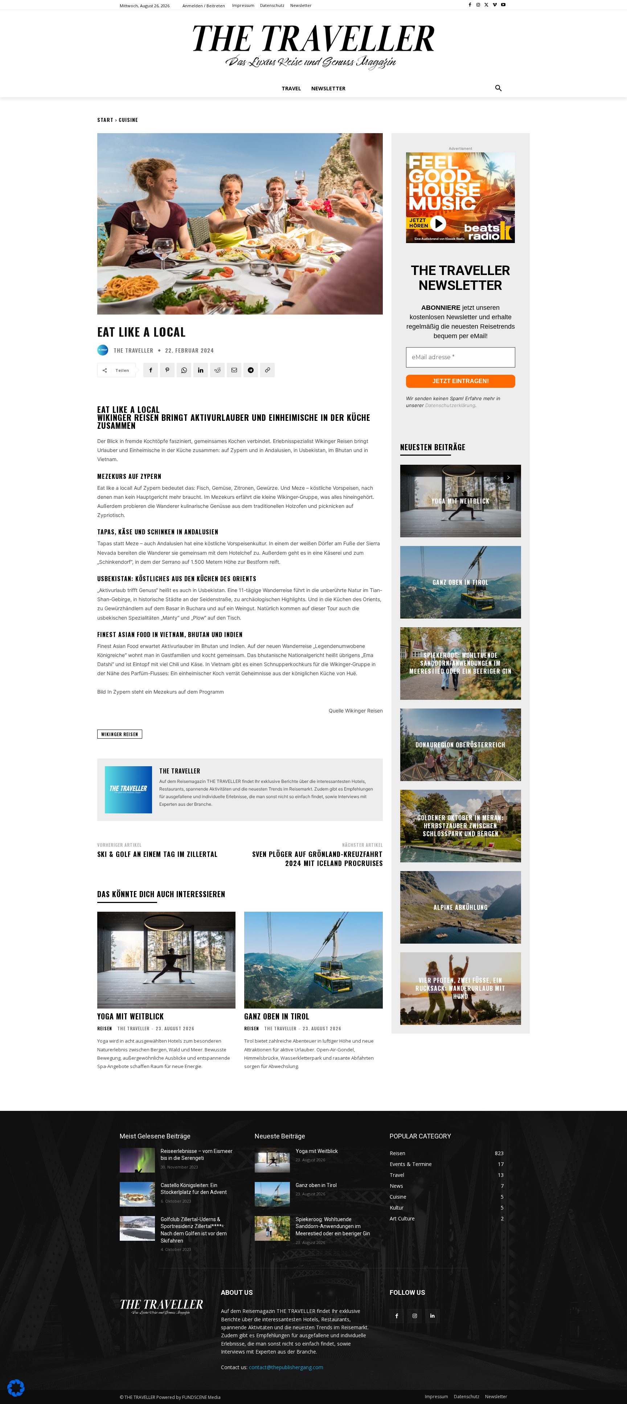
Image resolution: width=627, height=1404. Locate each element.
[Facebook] (470, 5)
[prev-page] (495, 477)
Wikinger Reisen (119, 734)
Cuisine (128, 119)
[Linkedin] (200, 370)
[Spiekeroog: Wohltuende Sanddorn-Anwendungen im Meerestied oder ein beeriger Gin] (272, 1228)
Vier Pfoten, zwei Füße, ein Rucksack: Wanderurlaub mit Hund (460, 988)
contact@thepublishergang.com (286, 1367)
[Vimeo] (495, 5)
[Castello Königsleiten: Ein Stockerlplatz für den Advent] (137, 1194)
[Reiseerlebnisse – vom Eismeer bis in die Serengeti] (137, 1160)
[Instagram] (478, 5)
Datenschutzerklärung (450, 405)
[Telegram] (250, 370)
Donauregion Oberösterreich (460, 744)
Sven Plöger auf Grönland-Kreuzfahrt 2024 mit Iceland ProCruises (317, 858)
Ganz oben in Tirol (277, 1016)
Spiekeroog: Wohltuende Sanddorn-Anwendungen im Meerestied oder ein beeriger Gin (460, 663)
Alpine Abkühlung (461, 907)
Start (105, 119)
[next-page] (508, 477)
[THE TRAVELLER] (104, 350)
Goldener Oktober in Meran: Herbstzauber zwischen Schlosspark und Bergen (460, 825)
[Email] (234, 370)
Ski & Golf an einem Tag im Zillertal (157, 854)
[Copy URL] (267, 370)
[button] (498, 88)
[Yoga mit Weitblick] (166, 960)
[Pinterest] (167, 370)
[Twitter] (487, 5)
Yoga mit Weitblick (130, 1016)
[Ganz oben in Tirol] (313, 960)
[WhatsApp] (184, 370)
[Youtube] (503, 5)
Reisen (104, 1028)
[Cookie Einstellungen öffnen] (16, 1395)
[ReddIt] (217, 370)
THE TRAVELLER (133, 350)
